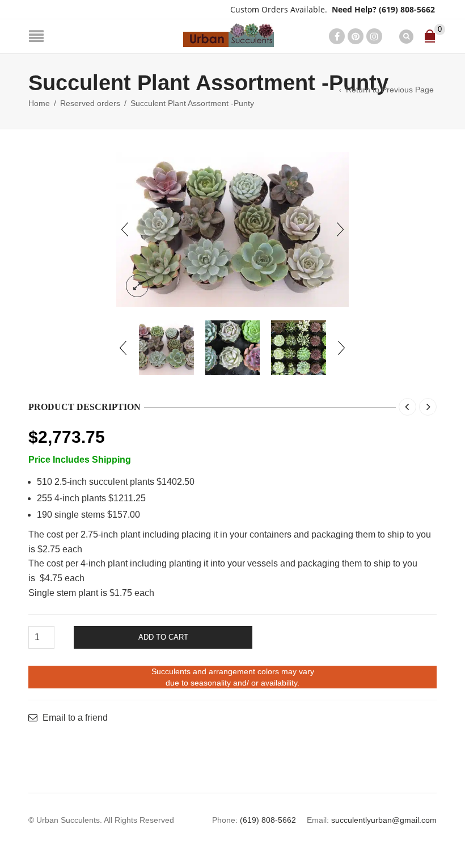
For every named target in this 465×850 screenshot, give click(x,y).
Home (39, 103)
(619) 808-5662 (407, 9)
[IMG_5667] (298, 348)
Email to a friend (75, 717)
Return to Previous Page (390, 89)
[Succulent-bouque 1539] (232, 229)
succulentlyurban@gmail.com (384, 819)
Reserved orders (90, 103)
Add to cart (163, 637)
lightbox (137, 285)
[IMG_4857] (233, 348)
